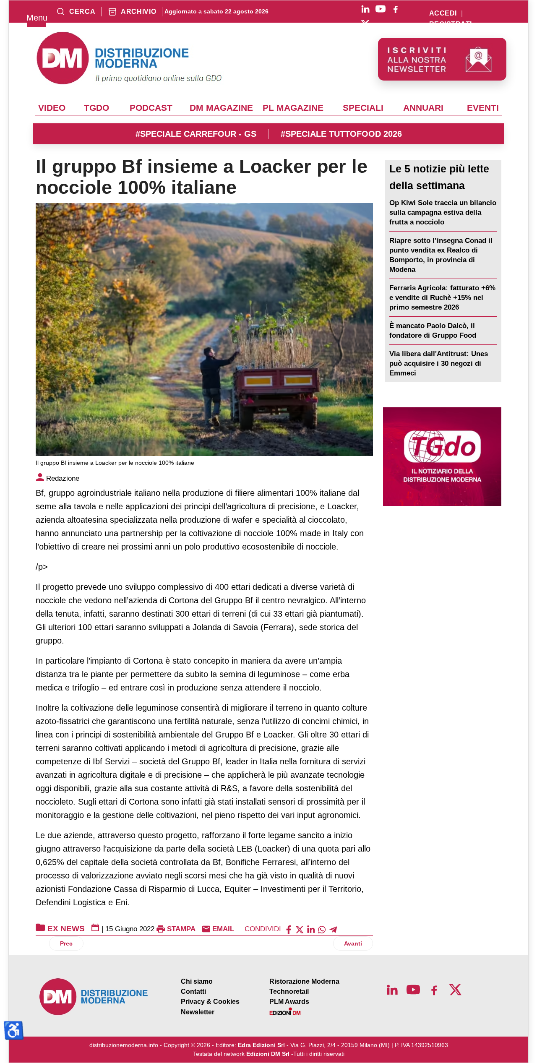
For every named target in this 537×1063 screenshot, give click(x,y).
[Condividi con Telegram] (333, 929)
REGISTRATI (450, 24)
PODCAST (151, 108)
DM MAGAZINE (221, 108)
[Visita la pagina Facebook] (396, 9)
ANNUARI (423, 108)
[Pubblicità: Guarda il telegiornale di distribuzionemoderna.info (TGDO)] (442, 456)
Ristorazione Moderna (304, 981)
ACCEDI (443, 13)
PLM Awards (289, 1001)
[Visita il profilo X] (365, 24)
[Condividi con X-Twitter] (299, 929)
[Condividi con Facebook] (288, 929)
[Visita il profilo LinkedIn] (365, 9)
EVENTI (483, 108)
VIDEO (51, 108)
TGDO (96, 108)
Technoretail (289, 991)
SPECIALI (363, 108)
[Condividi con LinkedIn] (311, 929)
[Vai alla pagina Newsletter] (442, 59)
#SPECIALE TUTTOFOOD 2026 (341, 134)
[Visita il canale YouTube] (380, 9)
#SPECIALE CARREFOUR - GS (196, 134)
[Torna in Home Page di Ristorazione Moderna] (94, 997)
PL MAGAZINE (293, 108)
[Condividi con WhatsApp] (322, 929)
